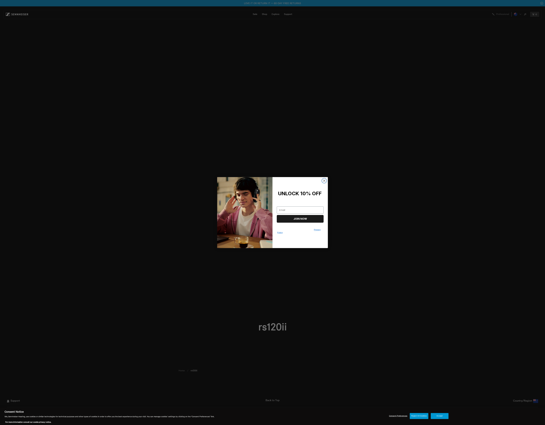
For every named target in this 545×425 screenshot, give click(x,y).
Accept (439, 416)
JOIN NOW (300, 218)
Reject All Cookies (419, 416)
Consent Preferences (398, 416)
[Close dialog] (324, 180)
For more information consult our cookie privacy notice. (28, 422)
